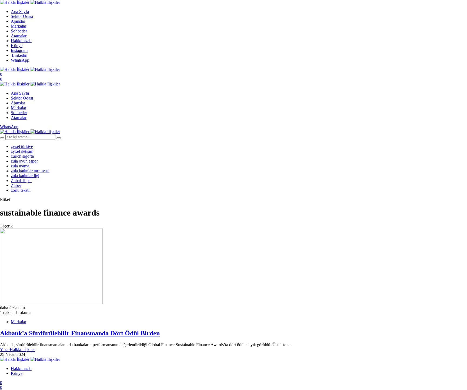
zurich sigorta (22, 156)
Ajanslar (18, 21)
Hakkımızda (21, 40)
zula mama (20, 166)
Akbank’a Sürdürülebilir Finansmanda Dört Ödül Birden (80, 333)
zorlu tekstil (21, 190)
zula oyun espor (24, 161)
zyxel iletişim (22, 151)
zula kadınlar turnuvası (30, 170)
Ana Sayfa (20, 11)
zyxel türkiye (22, 146)
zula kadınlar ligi (25, 175)
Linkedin (19, 55)
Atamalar (18, 36)
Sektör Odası (22, 16)
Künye (16, 45)
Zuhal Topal (21, 180)
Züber (16, 185)
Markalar (18, 26)
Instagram (19, 50)
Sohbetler (19, 31)
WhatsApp (20, 60)
